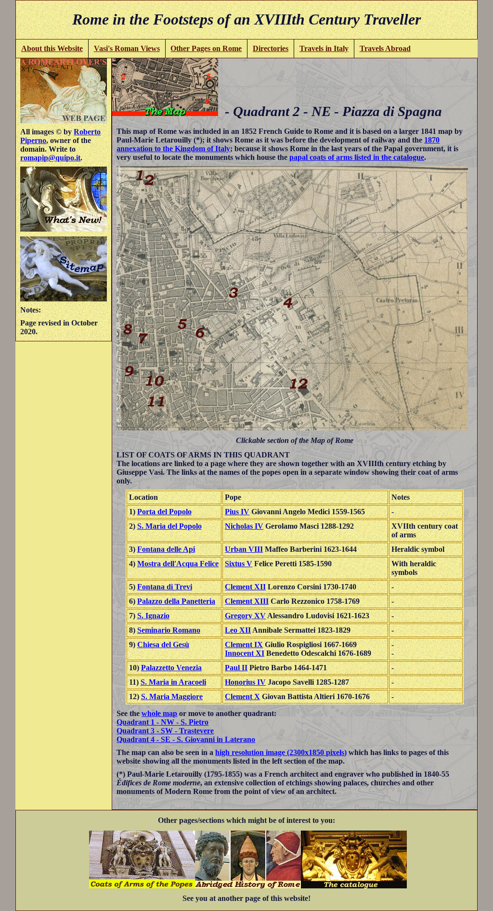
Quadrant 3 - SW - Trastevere (165, 731)
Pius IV (237, 512)
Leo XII (238, 630)
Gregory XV (245, 616)
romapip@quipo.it (50, 158)
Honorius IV (245, 682)
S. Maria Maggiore (172, 696)
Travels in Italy (324, 48)
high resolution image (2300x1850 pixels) (281, 752)
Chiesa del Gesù (163, 644)
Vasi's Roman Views (127, 48)
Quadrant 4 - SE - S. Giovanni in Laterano (186, 739)
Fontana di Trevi (164, 587)
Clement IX (244, 644)
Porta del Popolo (164, 512)
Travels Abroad (385, 48)
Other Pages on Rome (206, 48)
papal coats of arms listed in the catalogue (356, 157)
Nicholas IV (244, 526)
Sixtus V (238, 564)
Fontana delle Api (166, 549)
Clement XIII (247, 601)
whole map (159, 713)
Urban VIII (244, 549)
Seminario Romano (168, 630)
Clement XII (245, 587)
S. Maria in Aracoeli (173, 682)
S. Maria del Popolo (169, 526)
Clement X (242, 696)
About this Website (52, 48)
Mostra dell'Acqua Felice (178, 564)
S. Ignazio (153, 616)
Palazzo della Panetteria (176, 601)
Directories (270, 48)
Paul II (236, 668)
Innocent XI (244, 653)
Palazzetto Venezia (171, 668)
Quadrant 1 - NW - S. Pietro (162, 722)
